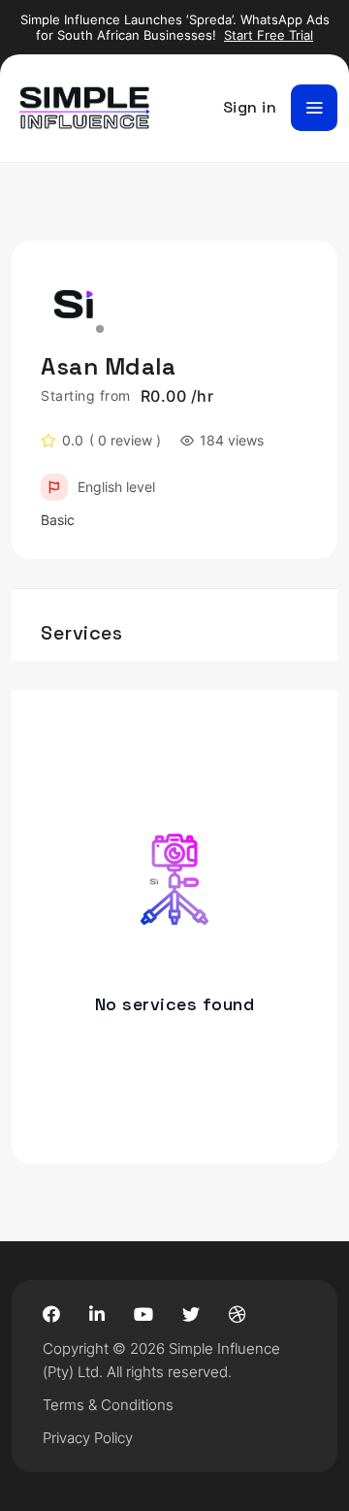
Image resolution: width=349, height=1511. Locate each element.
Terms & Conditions (108, 1405)
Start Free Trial (268, 35)
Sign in (250, 107)
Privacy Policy (88, 1438)
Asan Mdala (108, 366)
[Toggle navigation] (314, 107)
